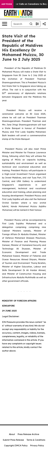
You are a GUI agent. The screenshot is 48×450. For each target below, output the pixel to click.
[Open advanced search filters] (37, 24)
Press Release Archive (28, 434)
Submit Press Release (13, 440)
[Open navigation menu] (4, 23)
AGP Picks (7, 4)
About (12, 434)
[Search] (31, 24)
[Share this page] (44, 23)
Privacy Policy (37, 445)
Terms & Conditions (35, 440)
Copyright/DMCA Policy (16, 445)
